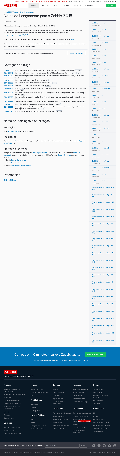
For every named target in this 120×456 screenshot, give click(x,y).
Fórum (95, 416)
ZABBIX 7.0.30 (99, 29)
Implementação (58, 399)
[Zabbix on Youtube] (114, 445)
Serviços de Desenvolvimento (21, 166)
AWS (32, 420)
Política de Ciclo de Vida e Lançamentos (12, 408)
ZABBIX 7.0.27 (99, 141)
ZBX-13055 (8, 83)
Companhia (78, 408)
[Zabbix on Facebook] (99, 445)
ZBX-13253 (8, 97)
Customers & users (79, 427)
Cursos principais (58, 416)
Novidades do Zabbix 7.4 (12, 404)
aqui (72, 39)
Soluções (8, 423)
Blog (94, 413)
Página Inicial (8, 12)
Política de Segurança (11, 452)
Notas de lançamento (26, 12)
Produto (7, 385)
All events (96, 404)
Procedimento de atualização (17, 141)
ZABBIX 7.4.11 (99, 135)
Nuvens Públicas (38, 415)
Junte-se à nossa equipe (81, 420)
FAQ (32, 396)
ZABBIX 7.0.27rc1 (100, 161)
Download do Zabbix (95, 354)
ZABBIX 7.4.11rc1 (100, 154)
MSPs (70, 1)
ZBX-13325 (8, 80)
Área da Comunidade (100, 428)
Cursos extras (57, 422)
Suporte (55, 389)
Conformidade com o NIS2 (13, 433)
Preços (34, 385)
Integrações (8, 397)
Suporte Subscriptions (18, 160)
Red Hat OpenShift (37, 429)
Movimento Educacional (101, 425)
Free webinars (98, 401)
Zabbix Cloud (36, 400)
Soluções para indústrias (12, 427)
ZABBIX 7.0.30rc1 (100, 43)
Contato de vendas (64, 155)
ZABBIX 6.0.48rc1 (100, 82)
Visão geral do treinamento (62, 413)
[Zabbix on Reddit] (104, 445)
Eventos (96, 385)
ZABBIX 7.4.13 (99, 49)
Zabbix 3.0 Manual (10, 180)
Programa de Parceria (80, 389)
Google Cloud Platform (38, 426)
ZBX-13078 (8, 111)
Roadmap (7, 415)
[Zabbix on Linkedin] (109, 445)
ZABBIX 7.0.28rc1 (100, 122)
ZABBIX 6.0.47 (99, 108)
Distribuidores (77, 396)
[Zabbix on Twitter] (93, 445)
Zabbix (10, 5)
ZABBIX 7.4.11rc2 (100, 148)
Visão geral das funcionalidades (14, 394)
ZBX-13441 (8, 73)
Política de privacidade (27, 452)
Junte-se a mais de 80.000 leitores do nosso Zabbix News (23, 445)
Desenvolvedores (99, 419)
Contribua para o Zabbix (101, 422)
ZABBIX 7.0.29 (99, 56)
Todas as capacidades (11, 401)
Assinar (83, 445)
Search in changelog (76, 53)
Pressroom (76, 424)
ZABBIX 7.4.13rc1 (100, 69)
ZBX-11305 (8, 104)
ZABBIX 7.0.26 (99, 181)
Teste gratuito (35, 411)
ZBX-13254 (8, 93)
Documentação (9, 418)
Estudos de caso (9, 430)
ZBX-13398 (8, 70)
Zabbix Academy (58, 428)
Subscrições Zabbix (37, 389)
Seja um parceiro (78, 392)
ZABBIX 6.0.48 (99, 62)
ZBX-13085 (8, 107)
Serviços (56, 385)
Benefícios (34, 404)
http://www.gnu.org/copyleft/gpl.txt (16, 35)
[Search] (86, 1)
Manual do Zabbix (13, 131)
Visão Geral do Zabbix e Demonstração (12, 390)
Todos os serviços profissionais (59, 403)
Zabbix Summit (98, 389)
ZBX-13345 (8, 86)
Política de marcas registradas (79, 431)
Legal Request (59, 452)
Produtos (16, 12)
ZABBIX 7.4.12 (99, 95)
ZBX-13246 (8, 88)
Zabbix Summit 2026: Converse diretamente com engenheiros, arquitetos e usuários (41, 1)
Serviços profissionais (39, 153)
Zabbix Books (98, 432)
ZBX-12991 (8, 101)
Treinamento (15, 163)
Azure (33, 423)
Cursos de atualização (60, 419)
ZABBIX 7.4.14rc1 (100, 36)
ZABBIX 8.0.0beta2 (101, 89)
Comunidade (77, 1)
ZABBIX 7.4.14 (99, 23)
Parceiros (77, 385)
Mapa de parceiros (79, 399)
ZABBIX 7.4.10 (99, 174)
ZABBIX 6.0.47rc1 (100, 128)
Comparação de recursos (39, 392)
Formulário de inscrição (81, 402)
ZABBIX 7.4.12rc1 (100, 115)
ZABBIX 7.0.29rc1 (100, 75)
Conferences (97, 392)
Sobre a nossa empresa (81, 416)
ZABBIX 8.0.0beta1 (101, 168)
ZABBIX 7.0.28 (99, 102)
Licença (6, 412)
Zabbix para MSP (58, 392)
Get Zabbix (111, 5)
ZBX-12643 (8, 76)
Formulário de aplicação (61, 425)
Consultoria (56, 396)
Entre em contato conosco (82, 413)
